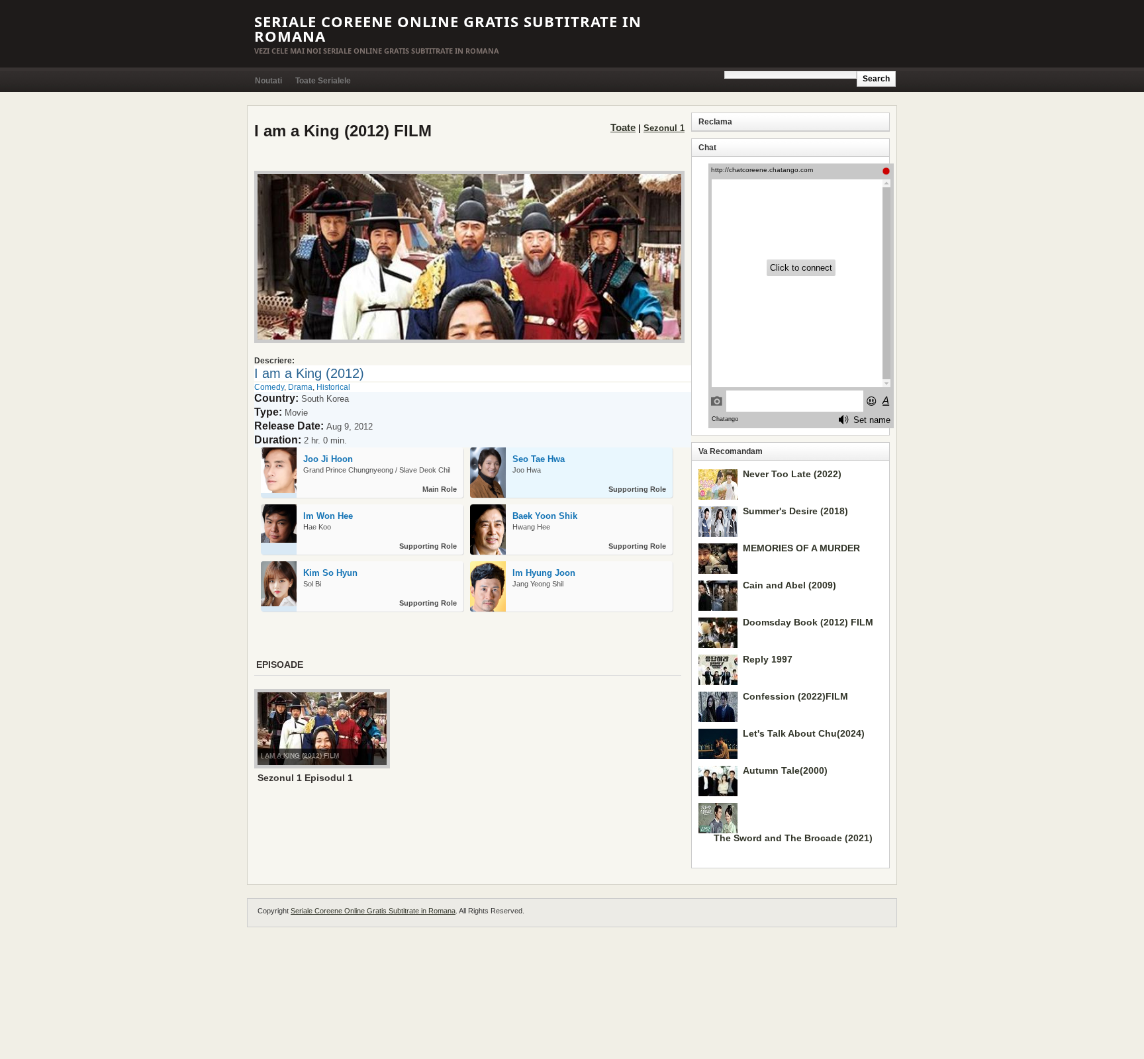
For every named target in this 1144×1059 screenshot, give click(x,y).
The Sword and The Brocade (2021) (793, 838)
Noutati (268, 80)
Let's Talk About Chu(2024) (804, 733)
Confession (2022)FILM (795, 696)
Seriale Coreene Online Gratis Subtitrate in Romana (448, 28)
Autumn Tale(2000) (785, 770)
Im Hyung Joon (543, 573)
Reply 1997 (767, 659)
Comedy (269, 387)
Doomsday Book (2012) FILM (808, 622)
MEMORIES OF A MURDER (801, 548)
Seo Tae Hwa (538, 459)
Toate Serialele (323, 80)
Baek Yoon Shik (544, 516)
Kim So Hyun (330, 573)
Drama (300, 387)
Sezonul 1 (664, 128)
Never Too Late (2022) (792, 474)
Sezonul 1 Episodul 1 (305, 777)
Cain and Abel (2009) (789, 585)
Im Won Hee (328, 516)
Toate (623, 127)
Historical (333, 387)
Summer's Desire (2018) (795, 511)
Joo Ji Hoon (328, 459)
